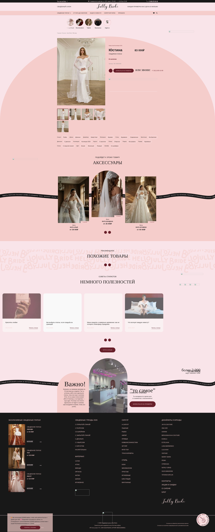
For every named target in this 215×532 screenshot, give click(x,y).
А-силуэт (125, 424)
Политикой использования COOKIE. (25, 523)
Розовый (99, 146)
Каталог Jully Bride (67, 33)
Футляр (124, 446)
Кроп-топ (125, 449)
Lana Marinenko (168, 446)
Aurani (164, 431)
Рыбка (65, 137)
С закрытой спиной (82, 435)
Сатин (77, 461)
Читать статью (33, 328)
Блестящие (126, 479)
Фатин (77, 475)
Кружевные (147, 141)
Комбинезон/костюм (130, 442)
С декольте (67, 141)
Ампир (124, 435)
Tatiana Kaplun (167, 475)
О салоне (166, 488)
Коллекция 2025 (118, 45)
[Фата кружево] (140, 199)
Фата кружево (141, 227)
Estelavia (165, 442)
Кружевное (124, 137)
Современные (134, 137)
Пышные (125, 428)
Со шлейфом (114, 146)
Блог (164, 492)
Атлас (77, 464)
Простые (125, 471)
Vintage (165, 453)
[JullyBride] (107, 7)
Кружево (110, 137)
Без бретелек (152, 137)
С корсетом (102, 141)
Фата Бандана (107, 221)
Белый (83, 146)
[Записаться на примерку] (203, 520)
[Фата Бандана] (107, 194)
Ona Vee (165, 428)
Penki (164, 460)
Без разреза (132, 141)
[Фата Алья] (73, 199)
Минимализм (127, 468)
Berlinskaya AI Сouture (171, 435)
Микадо (78, 468)
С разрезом (79, 428)
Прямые (125, 439)
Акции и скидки (169, 485)
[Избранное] (154, 13)
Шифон (77, 479)
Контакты (166, 481)
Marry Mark (166, 457)
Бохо (123, 464)
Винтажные (126, 482)
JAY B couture (167, 424)
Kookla (164, 439)
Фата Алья (74, 227)
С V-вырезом (80, 442)
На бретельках (80, 449)
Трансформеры (127, 453)
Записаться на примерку (123, 70)
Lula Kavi (165, 449)
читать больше (107, 350)
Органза (78, 471)
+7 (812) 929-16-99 (157, 70)
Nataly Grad (111, 45)
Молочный (91, 146)
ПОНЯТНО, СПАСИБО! (30, 527)
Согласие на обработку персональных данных (177, 523)
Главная (59, 33)
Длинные (77, 137)
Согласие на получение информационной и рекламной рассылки (172, 525)
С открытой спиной (68, 146)
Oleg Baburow (167, 471)
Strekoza (165, 464)
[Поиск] (157, 13)
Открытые (117, 141)
